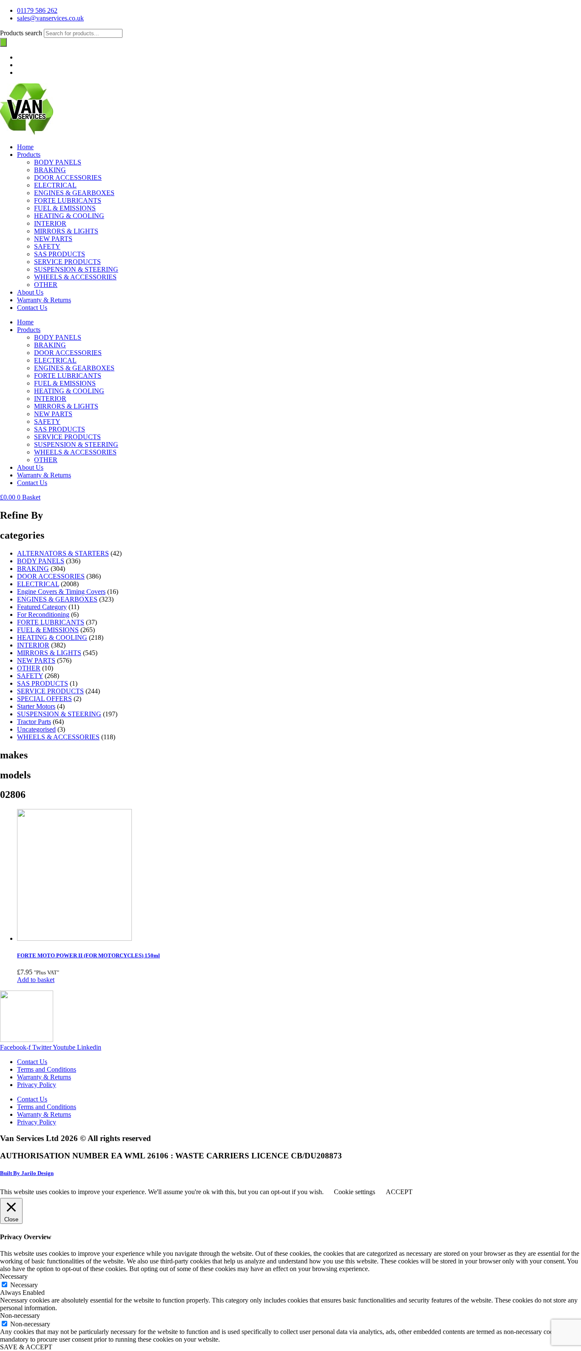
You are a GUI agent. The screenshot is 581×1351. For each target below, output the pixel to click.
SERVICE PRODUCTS (67, 261)
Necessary (24, 1285)
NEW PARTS (53, 238)
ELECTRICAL (55, 185)
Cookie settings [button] (354, 1191)
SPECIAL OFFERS (44, 698)
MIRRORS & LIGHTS (66, 231)
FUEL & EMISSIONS (65, 208)
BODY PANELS (57, 162)
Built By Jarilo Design (27, 1173)
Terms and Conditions (46, 1069)
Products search (22, 33)
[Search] (3, 42)
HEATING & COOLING (69, 215)
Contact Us (32, 307)
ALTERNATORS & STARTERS (63, 553)
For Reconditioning (43, 614)
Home (25, 146)
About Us (30, 292)
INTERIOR (50, 223)
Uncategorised (36, 729)
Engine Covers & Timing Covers (61, 591)
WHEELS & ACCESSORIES (75, 277)
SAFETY (47, 246)
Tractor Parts (34, 721)
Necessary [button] (14, 1276)
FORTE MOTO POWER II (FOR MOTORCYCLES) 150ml (88, 955)
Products (28, 154)
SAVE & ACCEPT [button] (26, 1347)
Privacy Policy (36, 1084)
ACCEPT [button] (399, 1191)
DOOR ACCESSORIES (68, 177)
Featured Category (42, 606)
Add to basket (35, 979)
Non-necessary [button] (20, 1315)
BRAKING (50, 169)
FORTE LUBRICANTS (67, 200)
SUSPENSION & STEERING (76, 269)
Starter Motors (36, 706)
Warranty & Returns (44, 300)
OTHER (45, 284)
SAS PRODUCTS (59, 254)
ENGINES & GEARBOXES (74, 192)
